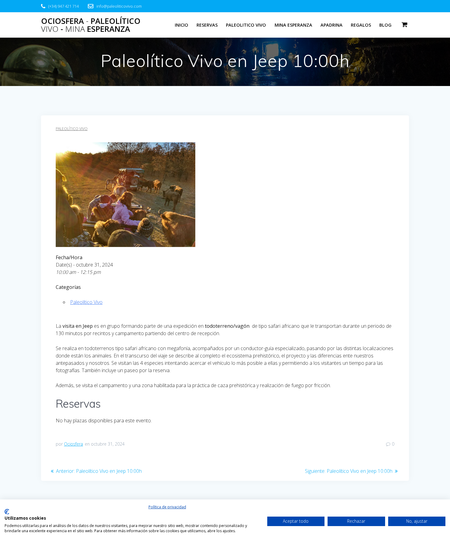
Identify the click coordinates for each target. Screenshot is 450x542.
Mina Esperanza (293, 25)
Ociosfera (73, 444)
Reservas (207, 25)
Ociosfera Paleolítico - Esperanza (91, 25)
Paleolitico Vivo (246, 25)
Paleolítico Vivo (72, 128)
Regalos (361, 25)
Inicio (181, 25)
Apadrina (332, 25)
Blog (385, 25)
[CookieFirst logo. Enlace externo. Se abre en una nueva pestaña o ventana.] (7, 511)
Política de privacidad (167, 507)
